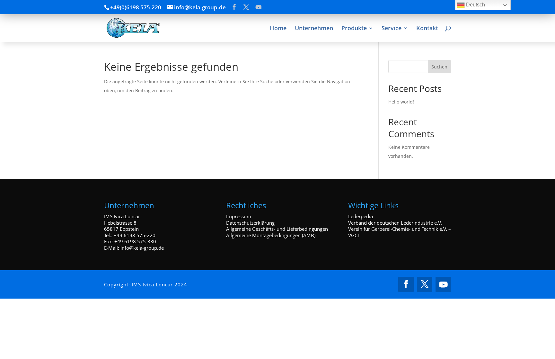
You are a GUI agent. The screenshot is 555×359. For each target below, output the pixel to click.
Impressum (238, 216)
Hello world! (401, 102)
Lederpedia (360, 216)
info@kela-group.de (142, 248)
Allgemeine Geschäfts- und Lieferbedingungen (277, 229)
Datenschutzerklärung (250, 223)
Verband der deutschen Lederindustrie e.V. (395, 223)
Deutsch (475, 4)
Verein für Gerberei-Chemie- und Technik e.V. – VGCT (399, 232)
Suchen (439, 67)
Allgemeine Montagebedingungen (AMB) (270, 235)
